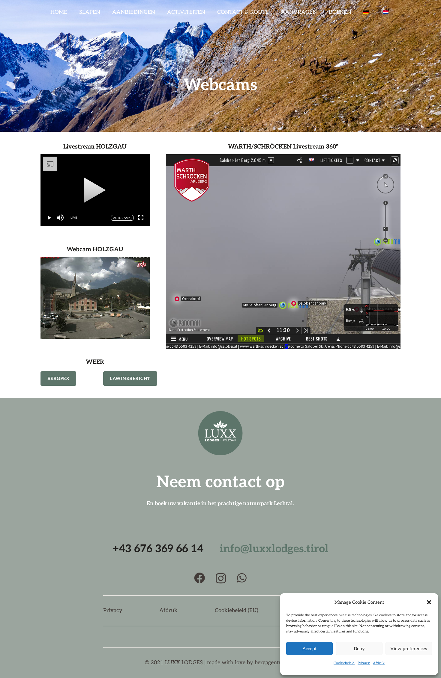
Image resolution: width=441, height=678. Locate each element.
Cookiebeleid (344, 663)
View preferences (408, 648)
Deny (359, 648)
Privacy (364, 663)
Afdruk (379, 663)
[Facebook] (199, 578)
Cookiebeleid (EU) (236, 610)
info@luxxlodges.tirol (274, 549)
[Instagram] (221, 579)
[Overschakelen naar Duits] (367, 12)
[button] (429, 602)
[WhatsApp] (242, 578)
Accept (309, 648)
